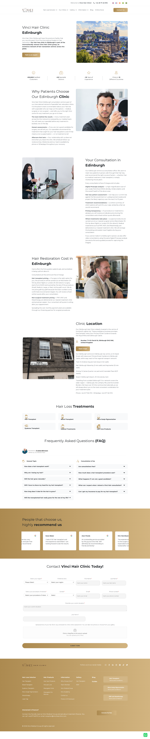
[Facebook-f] (109, 664)
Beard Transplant (27, 685)
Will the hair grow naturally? (34, 479)
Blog (93, 677)
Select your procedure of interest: (36, 591)
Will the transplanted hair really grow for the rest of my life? (46, 498)
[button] (48, 466)
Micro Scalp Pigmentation (30, 692)
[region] (75, 540)
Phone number (114, 591)
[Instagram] (116, 664)
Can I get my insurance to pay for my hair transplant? (98, 491)
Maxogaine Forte (49, 688)
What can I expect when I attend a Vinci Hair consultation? (100, 485)
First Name (88, 578)
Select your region (36, 578)
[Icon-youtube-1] (105, 664)
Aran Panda (65, 536)
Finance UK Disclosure (67, 699)
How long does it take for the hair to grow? (40, 491)
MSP (77, 685)
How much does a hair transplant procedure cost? (96, 473)
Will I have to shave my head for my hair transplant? (43, 485)
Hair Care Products (49, 681)
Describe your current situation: (75, 603)
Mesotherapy (26, 695)
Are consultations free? (86, 466)
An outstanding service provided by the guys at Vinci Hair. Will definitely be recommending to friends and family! (72, 543)
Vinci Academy (65, 692)
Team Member (65, 685)
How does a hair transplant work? (36, 466)
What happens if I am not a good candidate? (94, 479)
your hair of (75, 614)
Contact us (64, 695)
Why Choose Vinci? (67, 681)
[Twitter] (127, 664)
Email (88, 591)
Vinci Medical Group (67, 688)
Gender (62, 591)
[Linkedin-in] (112, 664)
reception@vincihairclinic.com (55, 716)
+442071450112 (33, 716)
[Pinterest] (119, 664)
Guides (94, 681)
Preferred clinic (62, 578)
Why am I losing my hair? (33, 473)
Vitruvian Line (48, 685)
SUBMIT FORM (75, 646)
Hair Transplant (26, 681)
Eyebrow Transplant (28, 688)
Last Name (114, 578)
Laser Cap (25, 699)
